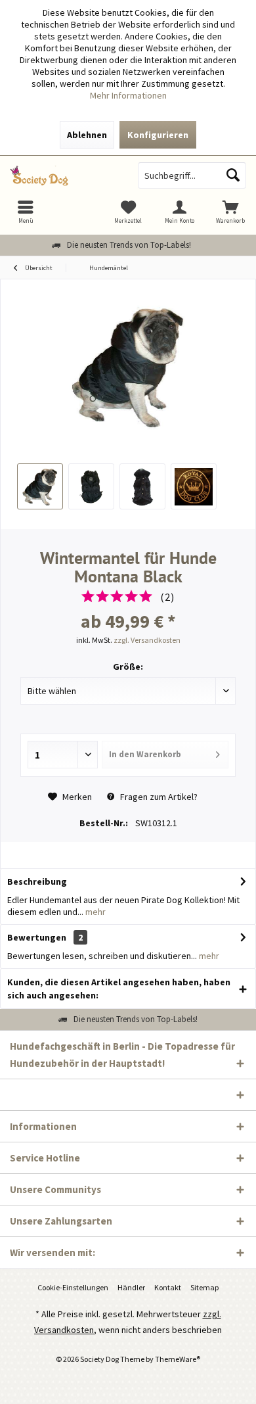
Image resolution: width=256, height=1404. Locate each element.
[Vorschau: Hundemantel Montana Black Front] (142, 486)
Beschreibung (37, 881)
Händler (131, 1287)
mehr (94, 912)
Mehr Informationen (128, 95)
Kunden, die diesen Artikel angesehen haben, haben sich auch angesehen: (118, 988)
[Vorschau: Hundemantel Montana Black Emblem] (194, 486)
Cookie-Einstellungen (72, 1287)
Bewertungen (36, 937)
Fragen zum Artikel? (158, 797)
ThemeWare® (177, 1359)
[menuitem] (230, 212)
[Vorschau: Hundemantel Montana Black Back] (91, 486)
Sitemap (204, 1287)
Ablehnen (87, 135)
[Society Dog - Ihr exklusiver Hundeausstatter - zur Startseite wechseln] (64, 175)
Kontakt (167, 1287)
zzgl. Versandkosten (147, 640)
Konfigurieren (157, 135)
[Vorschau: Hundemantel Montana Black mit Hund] (40, 486)
